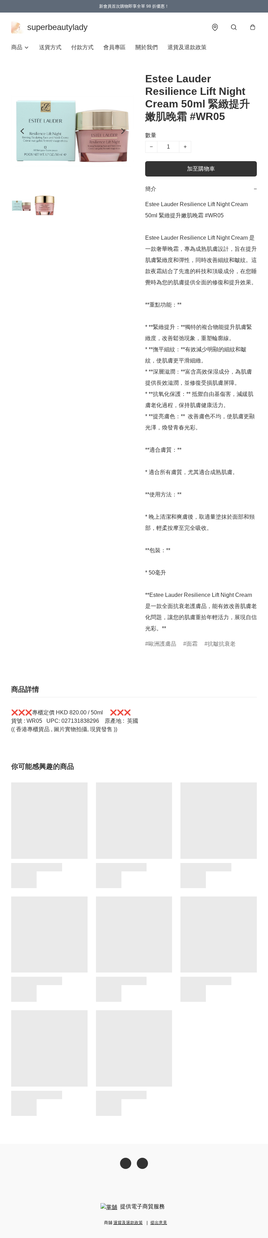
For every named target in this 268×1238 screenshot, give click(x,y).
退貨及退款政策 (187, 47)
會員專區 (114, 47)
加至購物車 (201, 169)
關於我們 (146, 47)
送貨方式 (50, 47)
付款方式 (82, 47)
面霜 (192, 644)
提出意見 (158, 1222)
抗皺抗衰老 (222, 644)
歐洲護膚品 (162, 644)
